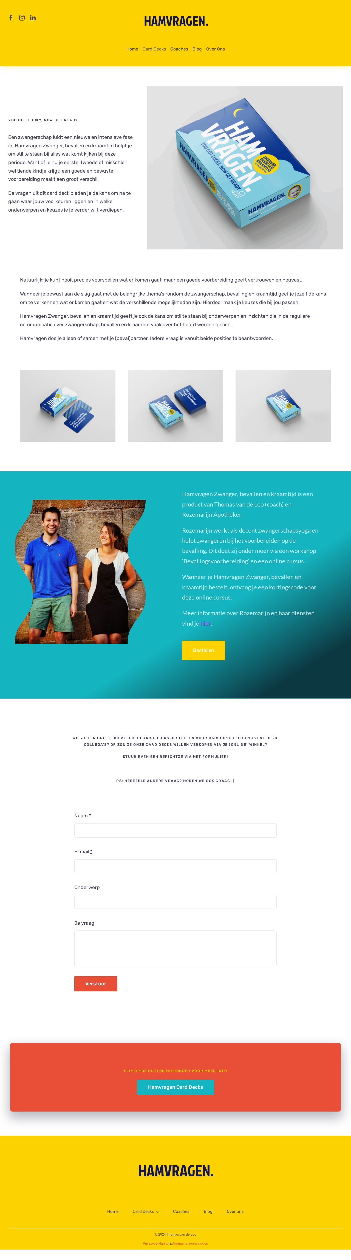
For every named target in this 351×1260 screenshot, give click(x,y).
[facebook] (11, 18)
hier (205, 623)
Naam (82, 816)
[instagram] (22, 18)
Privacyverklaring (156, 1243)
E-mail (83, 852)
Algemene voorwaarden (190, 1243)
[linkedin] (33, 18)
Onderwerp (87, 887)
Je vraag (84, 923)
